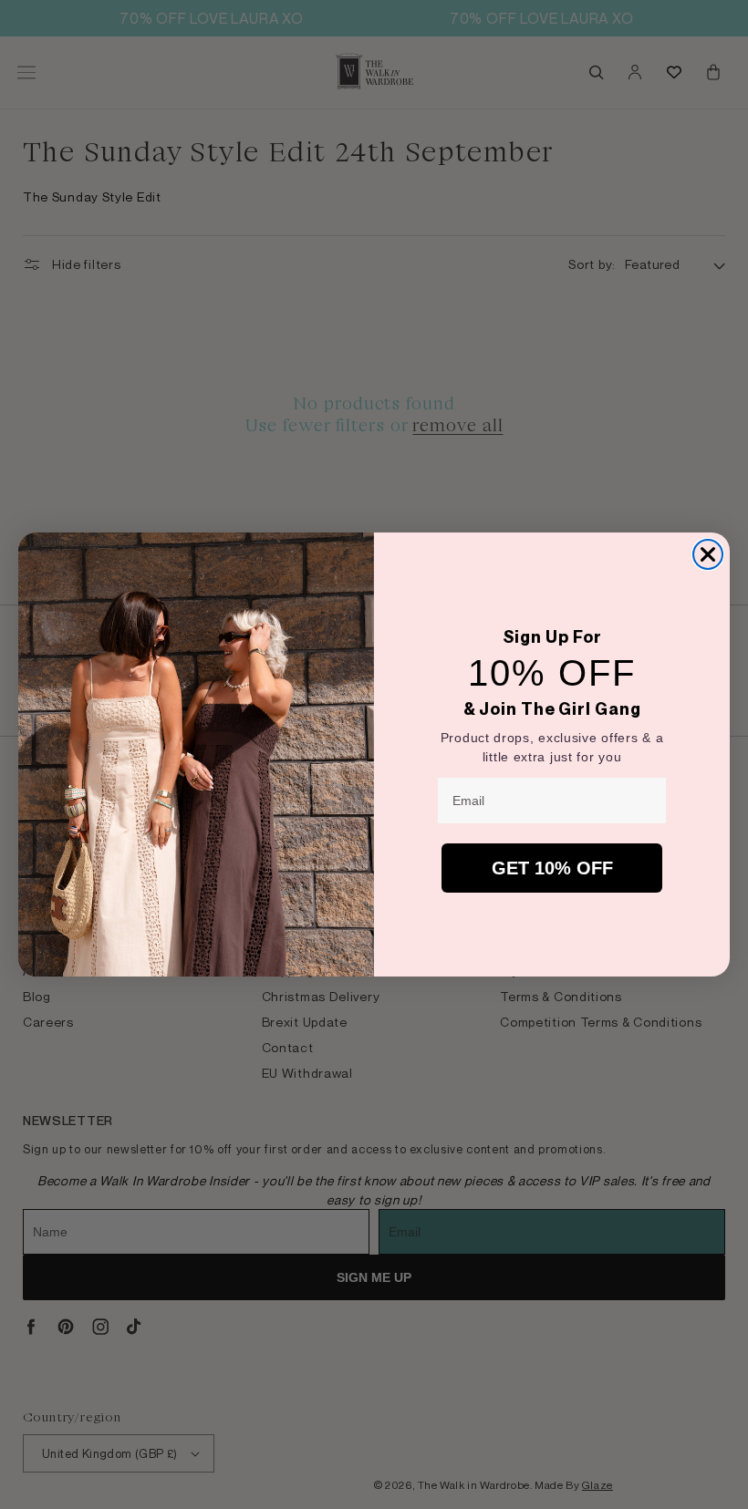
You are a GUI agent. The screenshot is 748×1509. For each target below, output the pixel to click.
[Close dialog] (707, 554)
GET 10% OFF (552, 868)
